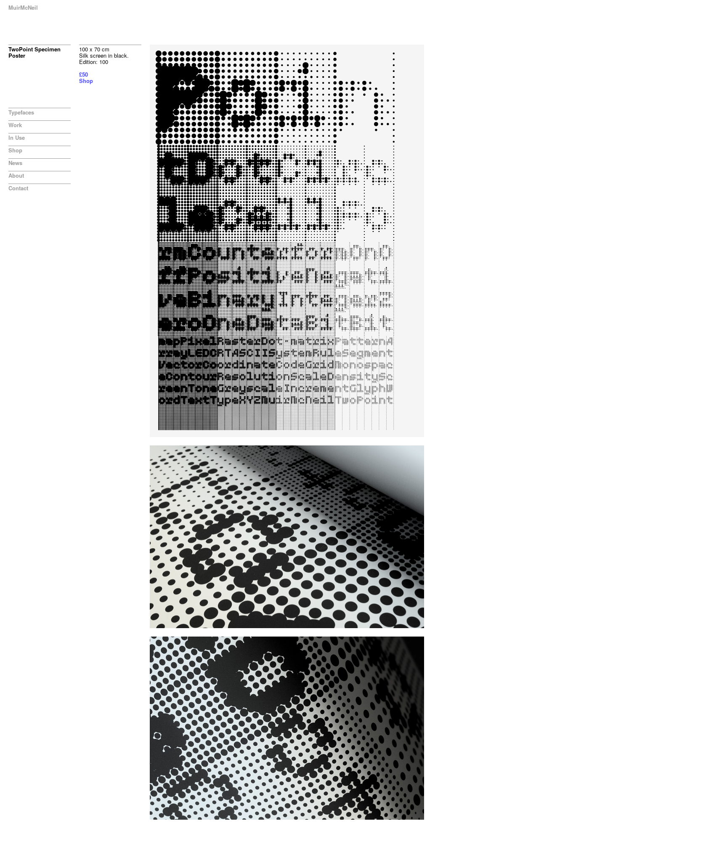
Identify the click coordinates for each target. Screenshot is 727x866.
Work (15, 125)
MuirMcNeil (23, 7)
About (16, 175)
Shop (15, 150)
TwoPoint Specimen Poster (34, 52)
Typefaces (21, 112)
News (15, 163)
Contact (18, 188)
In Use (16, 137)
